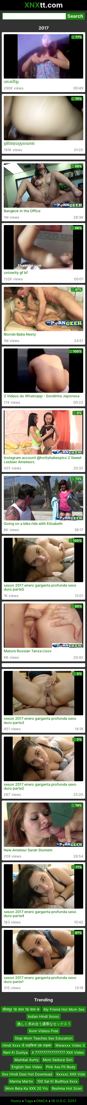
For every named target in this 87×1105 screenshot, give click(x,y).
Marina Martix (21, 1081)
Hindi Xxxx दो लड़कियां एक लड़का (26, 1045)
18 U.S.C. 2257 (64, 1101)
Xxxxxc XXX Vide (70, 1074)
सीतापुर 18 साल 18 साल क (20, 1009)
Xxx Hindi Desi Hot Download (27, 1074)
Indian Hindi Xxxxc (43, 1016)
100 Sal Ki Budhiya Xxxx (57, 1081)
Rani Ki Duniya (15, 1052)
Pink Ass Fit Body (60, 1067)
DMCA (42, 1101)
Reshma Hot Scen (67, 1088)
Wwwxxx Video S (70, 1045)
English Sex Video (27, 1067)
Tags (29, 1101)
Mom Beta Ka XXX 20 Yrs (26, 1088)
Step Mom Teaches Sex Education (43, 1038)
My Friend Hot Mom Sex (64, 1009)
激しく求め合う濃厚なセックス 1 (43, 1023)
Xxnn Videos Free (43, 1031)
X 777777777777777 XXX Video (58, 1052)
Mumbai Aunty (26, 1059)
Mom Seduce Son (57, 1059)
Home (16, 1101)
